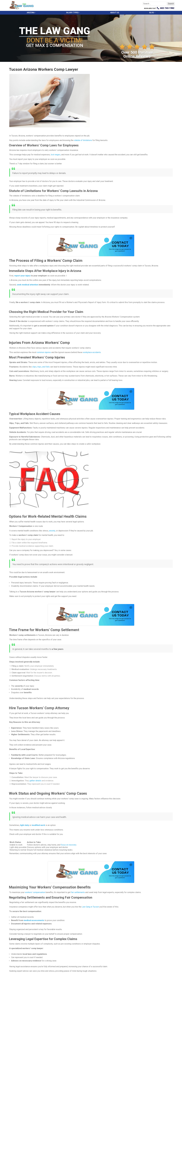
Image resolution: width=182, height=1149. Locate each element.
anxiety (52, 531)
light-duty (24, 825)
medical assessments (34, 920)
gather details (35, 780)
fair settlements (78, 892)
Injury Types (72, 12)
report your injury (22, 276)
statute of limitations (83, 140)
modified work (38, 825)
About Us (114, 12)
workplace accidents (92, 352)
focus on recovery (68, 845)
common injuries (44, 352)
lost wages (55, 154)
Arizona (31, 12)
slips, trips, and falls (41, 367)
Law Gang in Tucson (90, 907)
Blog (151, 12)
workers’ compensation (35, 892)
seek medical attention (27, 285)
